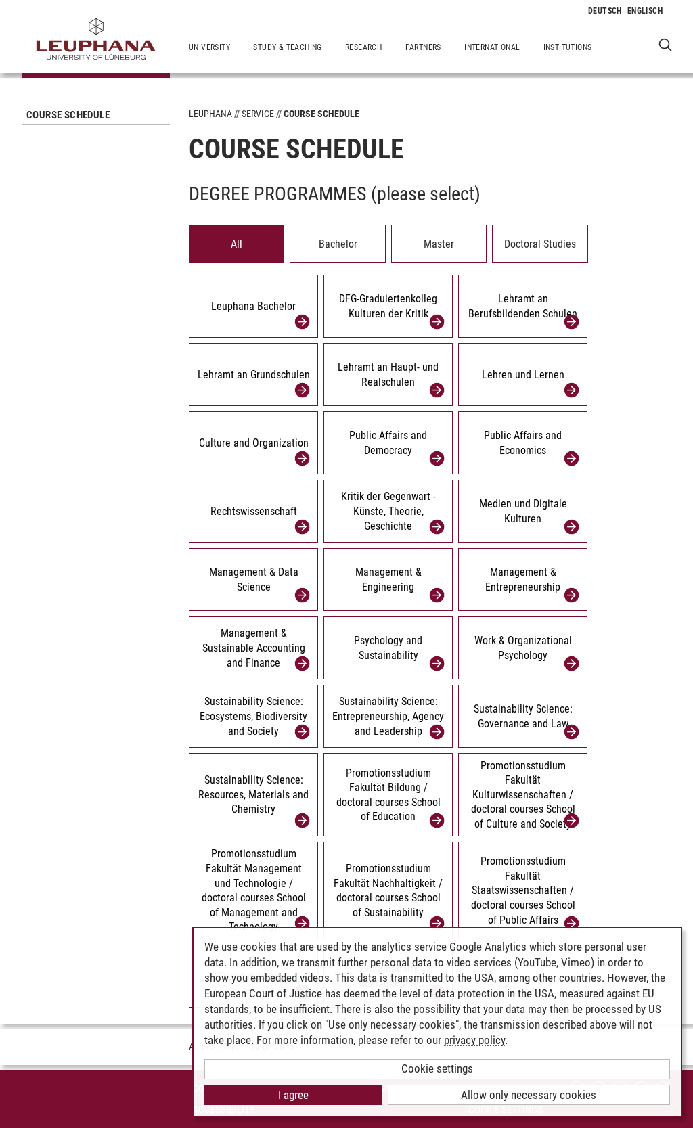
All (236, 244)
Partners (423, 47)
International (492, 47)
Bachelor (338, 244)
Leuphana (210, 113)
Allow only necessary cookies (528, 1095)
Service (258, 113)
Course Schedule (68, 115)
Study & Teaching (287, 47)
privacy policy (474, 1040)
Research (363, 47)
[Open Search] (665, 44)
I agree (293, 1095)
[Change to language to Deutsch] (605, 11)
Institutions (567, 47)
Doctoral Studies (540, 244)
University (209, 47)
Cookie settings (437, 1068)
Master (439, 244)
